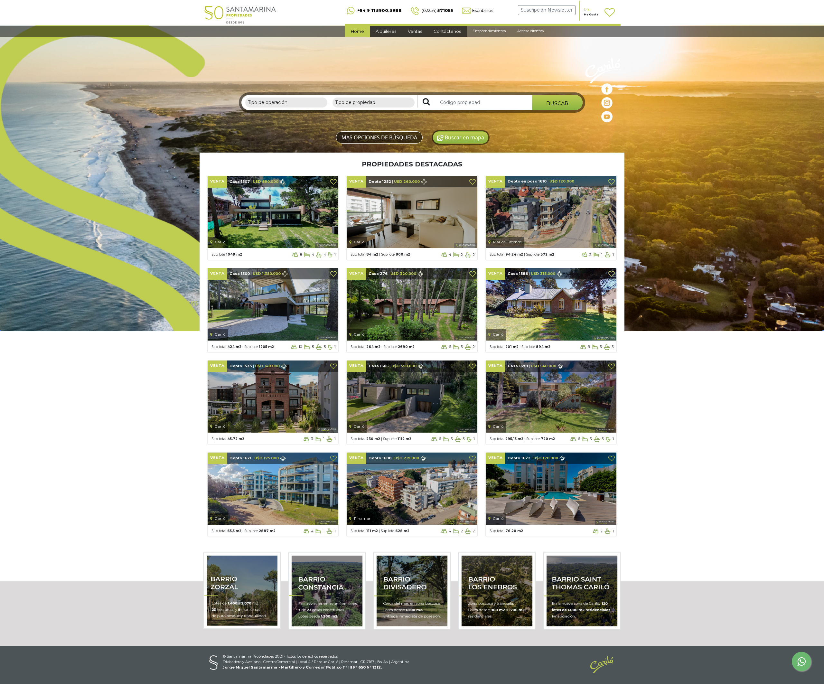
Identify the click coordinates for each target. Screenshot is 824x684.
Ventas (415, 31)
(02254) (437, 10)
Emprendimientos (489, 31)
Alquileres (386, 31)
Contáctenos (447, 31)
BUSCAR (557, 103)
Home (357, 31)
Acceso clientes (530, 31)
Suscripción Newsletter (547, 10)
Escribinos (482, 10)
